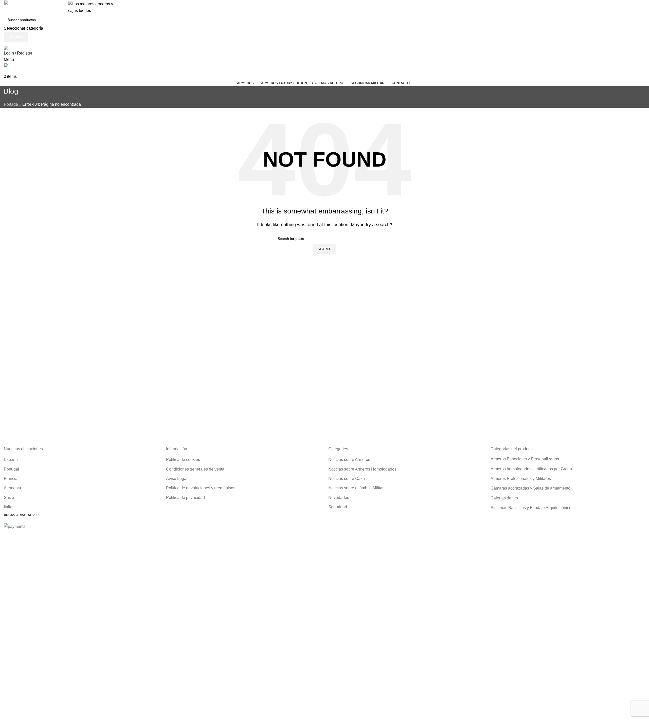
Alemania (12, 488)
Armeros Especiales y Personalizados (525, 459)
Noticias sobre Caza (346, 478)
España (11, 459)
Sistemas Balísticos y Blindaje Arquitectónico (531, 508)
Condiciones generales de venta (195, 469)
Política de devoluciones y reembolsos (200, 488)
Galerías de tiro (504, 498)
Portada (11, 104)
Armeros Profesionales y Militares (521, 478)
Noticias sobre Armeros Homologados (362, 469)
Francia (10, 478)
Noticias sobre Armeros (349, 459)
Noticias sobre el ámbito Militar (356, 488)
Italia (8, 507)
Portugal (11, 469)
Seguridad (337, 507)
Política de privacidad (185, 497)
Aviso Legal (176, 478)
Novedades (338, 497)
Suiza (9, 497)
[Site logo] (36, 7)
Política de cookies (183, 459)
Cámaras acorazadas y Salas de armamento (530, 488)
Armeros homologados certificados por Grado (531, 469)
